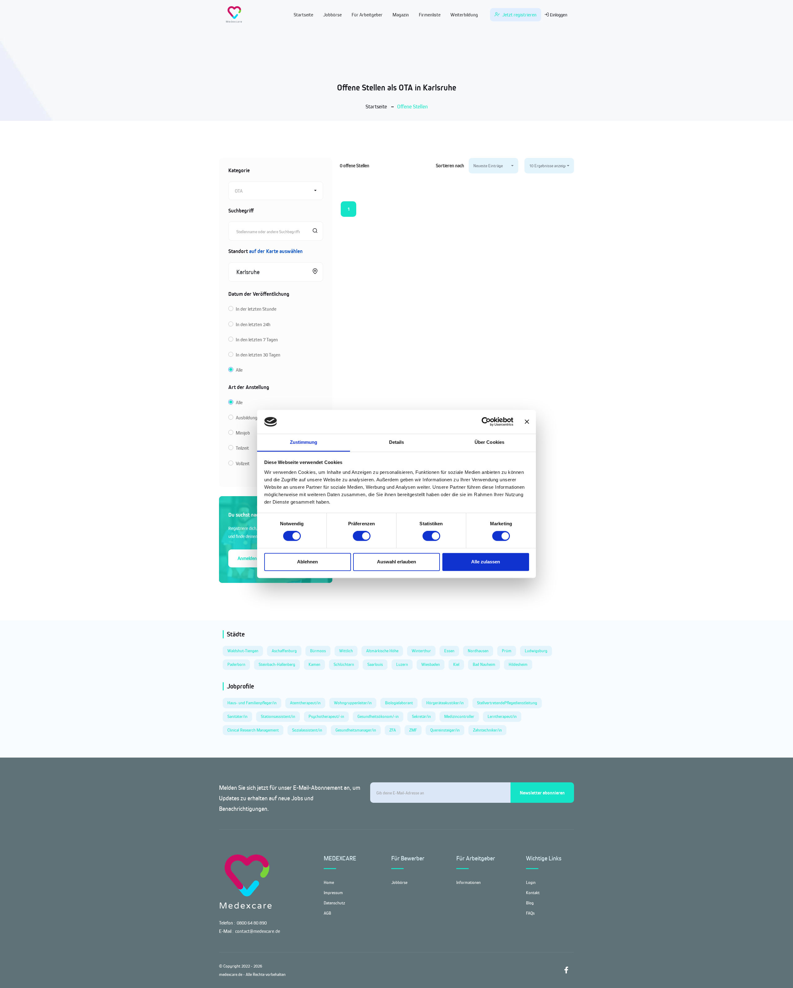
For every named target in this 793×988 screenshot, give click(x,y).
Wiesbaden (430, 664)
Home (329, 882)
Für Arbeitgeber (367, 15)
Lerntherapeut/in (502, 716)
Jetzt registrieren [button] (519, 15)
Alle (239, 370)
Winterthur (421, 650)
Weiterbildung (464, 15)
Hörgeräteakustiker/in (445, 702)
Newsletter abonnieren (542, 793)
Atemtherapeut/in (305, 702)
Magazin (400, 15)
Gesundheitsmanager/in (355, 730)
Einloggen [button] (558, 14)
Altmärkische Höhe (382, 650)
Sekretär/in (421, 716)
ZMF (413, 730)
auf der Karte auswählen (276, 251)
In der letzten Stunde (256, 309)
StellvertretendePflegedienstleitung (507, 702)
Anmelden (247, 558)
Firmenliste (429, 15)
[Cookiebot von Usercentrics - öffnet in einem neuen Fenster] (486, 421)
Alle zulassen (485, 561)
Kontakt (533, 892)
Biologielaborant (399, 702)
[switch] (361, 536)
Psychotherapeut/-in (326, 716)
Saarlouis (375, 664)
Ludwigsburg (536, 650)
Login (531, 882)
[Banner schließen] (527, 422)
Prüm (506, 650)
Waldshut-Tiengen (242, 650)
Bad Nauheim (484, 664)
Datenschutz (334, 902)
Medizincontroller (459, 716)
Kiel (456, 664)
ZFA (392, 730)
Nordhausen (478, 650)
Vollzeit (243, 463)
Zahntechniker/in (487, 730)
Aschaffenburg (284, 650)
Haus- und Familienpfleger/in (252, 702)
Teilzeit (242, 448)
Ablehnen (307, 561)
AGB (327, 913)
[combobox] (275, 190)
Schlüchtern (344, 664)
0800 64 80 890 (252, 923)
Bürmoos (318, 650)
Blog (530, 902)
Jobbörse (332, 15)
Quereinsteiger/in (445, 730)
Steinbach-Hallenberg (277, 664)
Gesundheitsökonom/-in (378, 716)
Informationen (468, 882)
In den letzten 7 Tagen (257, 340)
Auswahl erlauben (396, 561)
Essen (449, 650)
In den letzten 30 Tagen (258, 355)
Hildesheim (518, 664)
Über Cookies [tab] (489, 442)
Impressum (333, 892)
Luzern (402, 664)
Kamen (314, 664)
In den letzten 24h (253, 324)
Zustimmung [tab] (304, 442)
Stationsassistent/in (278, 716)
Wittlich (346, 650)
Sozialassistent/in (307, 730)
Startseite (303, 15)
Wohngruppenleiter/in (353, 702)
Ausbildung (246, 418)
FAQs (530, 913)
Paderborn (236, 664)
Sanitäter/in (237, 716)
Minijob (243, 433)
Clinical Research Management (253, 730)
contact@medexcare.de (257, 931)
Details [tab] (396, 442)
